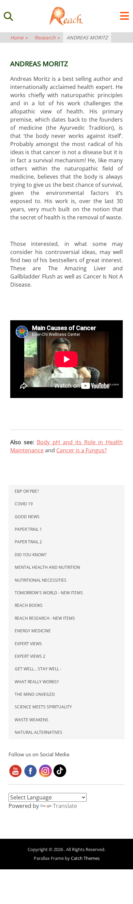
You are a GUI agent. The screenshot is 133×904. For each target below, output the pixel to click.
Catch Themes (85, 858)
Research (47, 37)
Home (19, 37)
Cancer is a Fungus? (81, 450)
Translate (65, 806)
